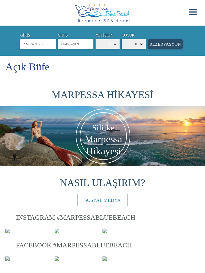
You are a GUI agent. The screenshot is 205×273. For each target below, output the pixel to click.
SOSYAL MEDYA (102, 200)
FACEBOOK (74, 245)
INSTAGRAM (75, 217)
